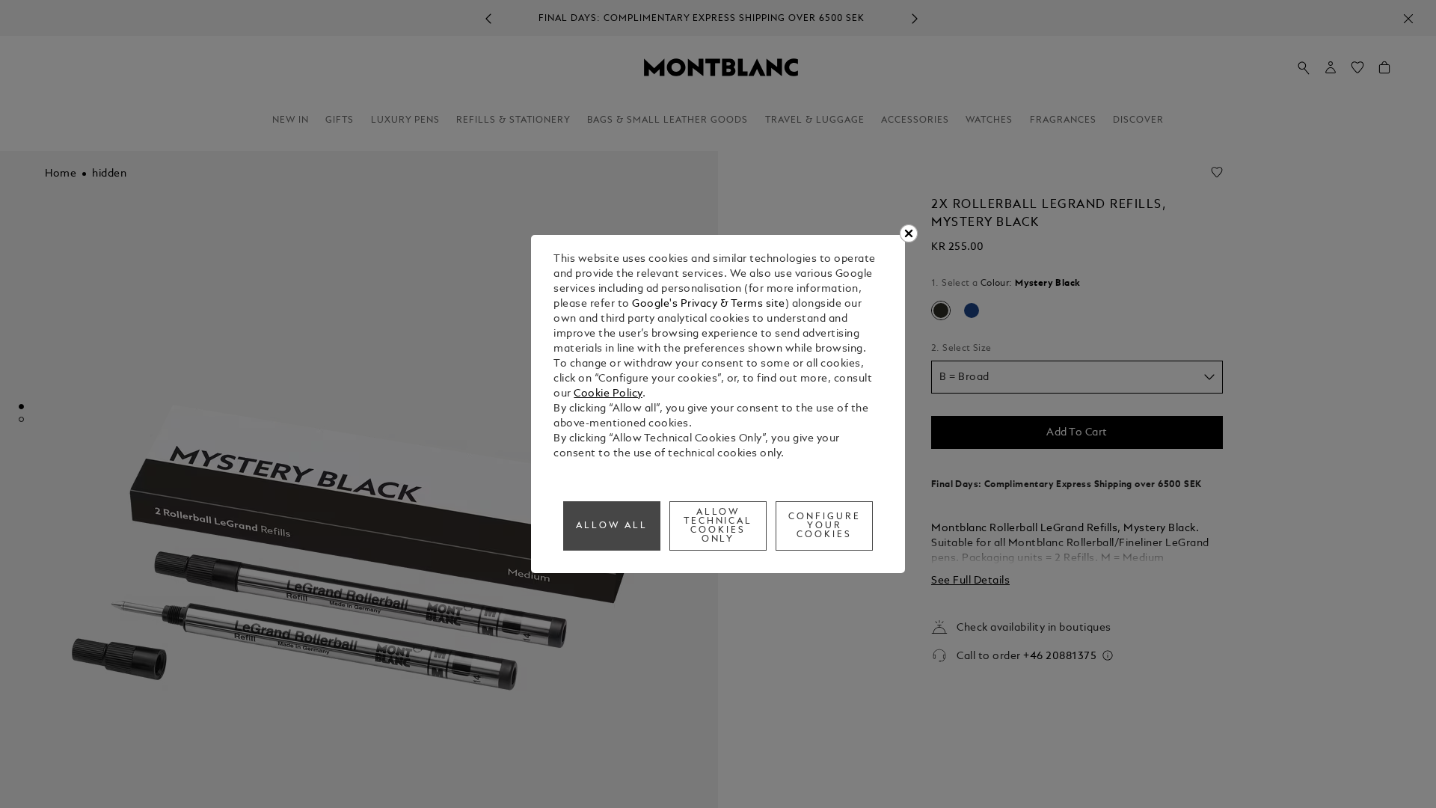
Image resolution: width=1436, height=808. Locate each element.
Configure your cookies (824, 525)
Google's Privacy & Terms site (708, 304)
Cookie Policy (608, 394)
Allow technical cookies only (718, 526)
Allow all (612, 525)
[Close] (909, 233)
